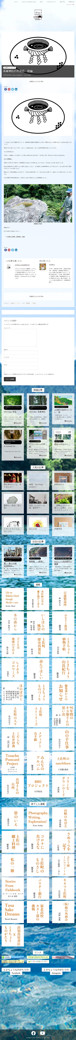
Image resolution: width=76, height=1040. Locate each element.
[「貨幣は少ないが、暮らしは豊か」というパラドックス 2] (63, 499)
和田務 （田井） (37, 561)
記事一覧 (62, 1)
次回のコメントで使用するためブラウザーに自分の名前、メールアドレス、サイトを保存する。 (29, 374)
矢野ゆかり (59, 484)
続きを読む (19, 423)
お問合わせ (71, 1)
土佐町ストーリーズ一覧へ (36, 81)
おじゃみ (33, 529)
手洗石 (34, 303)
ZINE (41, 1)
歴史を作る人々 (61, 444)
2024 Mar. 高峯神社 (37, 412)
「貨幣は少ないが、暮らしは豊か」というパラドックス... (63, 507)
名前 (6, 349)
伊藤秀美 (58, 529)
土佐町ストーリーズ (15, 303)
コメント (7, 328)
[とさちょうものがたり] (38, 25)
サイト (5, 364)
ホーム (16, 1)
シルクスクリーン (51, 1)
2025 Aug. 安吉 (10, 412)
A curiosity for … (11, 446)
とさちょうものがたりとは (29, 1)
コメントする (27, 75)
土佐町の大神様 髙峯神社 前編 (16, 236)
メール (6, 357)
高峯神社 (28, 303)
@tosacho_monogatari (69, 1015)
